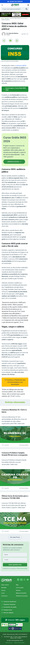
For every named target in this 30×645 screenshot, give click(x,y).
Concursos (4, 596)
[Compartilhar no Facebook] (10, 40)
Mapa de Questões (21, 593)
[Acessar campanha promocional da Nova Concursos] (15, 14)
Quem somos (5, 585)
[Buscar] (27, 9)
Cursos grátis (19, 587)
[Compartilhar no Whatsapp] (17, 40)
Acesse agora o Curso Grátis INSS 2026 (16, 89)
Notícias (7, 18)
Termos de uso (9, 642)
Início (2, 18)
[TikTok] (18, 580)
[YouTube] (28, 580)
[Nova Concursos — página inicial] (15, 5)
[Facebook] (21, 580)
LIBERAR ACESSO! (13, 161)
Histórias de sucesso (22, 596)
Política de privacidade (22, 568)
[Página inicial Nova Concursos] (6, 580)
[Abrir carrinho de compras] (28, 5)
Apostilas (3, 587)
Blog (17, 585)
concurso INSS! (21, 65)
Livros (3, 593)
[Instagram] (25, 580)
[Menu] (2, 5)
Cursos (3, 590)
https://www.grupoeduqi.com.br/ (15, 640)
